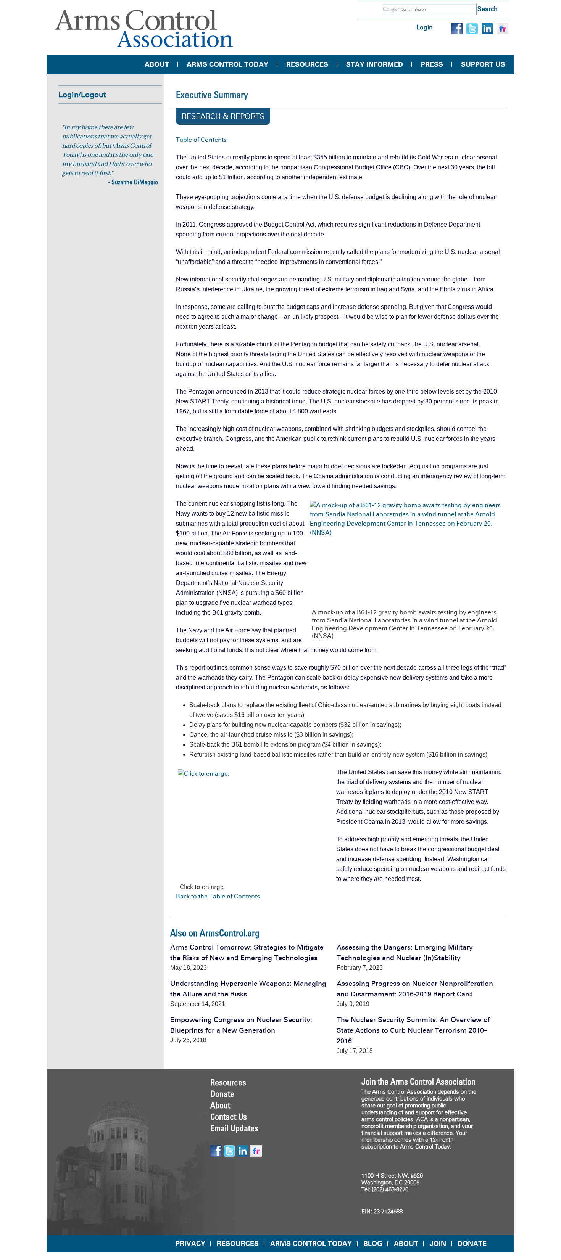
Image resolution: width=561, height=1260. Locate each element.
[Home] (144, 28)
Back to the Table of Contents (218, 896)
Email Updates (234, 1128)
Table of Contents (201, 139)
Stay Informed (374, 64)
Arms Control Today (227, 64)
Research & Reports (223, 116)
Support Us (483, 64)
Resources (307, 64)
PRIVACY (190, 1243)
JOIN (438, 1243)
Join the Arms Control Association (418, 1081)
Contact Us (228, 1116)
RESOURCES (238, 1243)
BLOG (372, 1243)
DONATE (472, 1243)
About (157, 64)
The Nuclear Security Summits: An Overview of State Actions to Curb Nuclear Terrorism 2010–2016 (413, 1030)
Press (432, 64)
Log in (424, 27)
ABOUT (406, 1243)
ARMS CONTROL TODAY (311, 1243)
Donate (222, 1093)
